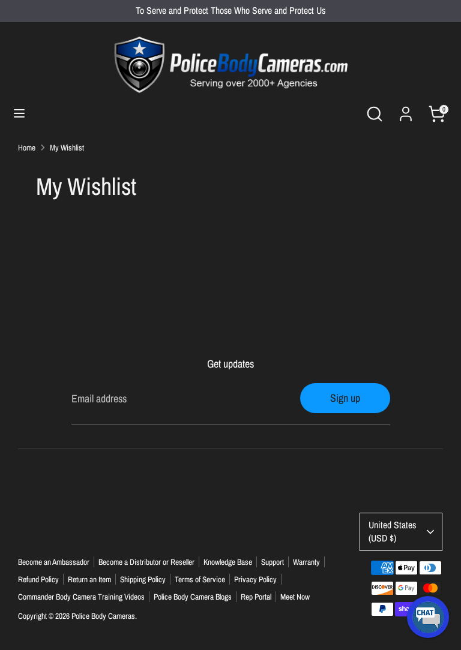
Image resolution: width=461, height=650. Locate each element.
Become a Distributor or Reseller (146, 561)
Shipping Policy (143, 579)
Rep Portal (256, 596)
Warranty (306, 561)
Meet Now (295, 596)
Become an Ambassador (53, 561)
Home (26, 147)
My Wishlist (67, 147)
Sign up (345, 397)
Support (272, 561)
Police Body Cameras (103, 615)
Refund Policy (38, 579)
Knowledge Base (227, 561)
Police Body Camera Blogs (193, 596)
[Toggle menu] (19, 113)
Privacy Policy (255, 579)
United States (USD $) (392, 531)
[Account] (406, 110)
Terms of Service (200, 579)
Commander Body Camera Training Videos (81, 596)
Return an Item (89, 579)
